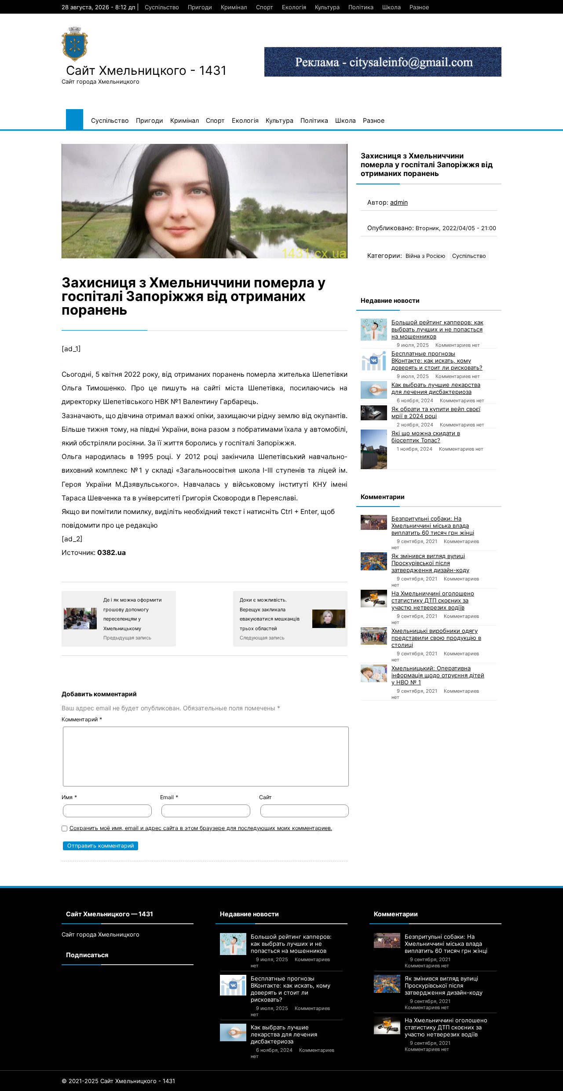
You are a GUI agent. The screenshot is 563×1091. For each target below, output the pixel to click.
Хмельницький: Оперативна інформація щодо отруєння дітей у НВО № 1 (437, 675)
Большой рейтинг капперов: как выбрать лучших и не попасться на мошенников (437, 329)
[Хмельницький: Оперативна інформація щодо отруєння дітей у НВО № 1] (374, 673)
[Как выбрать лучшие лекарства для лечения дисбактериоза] (374, 390)
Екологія (294, 7)
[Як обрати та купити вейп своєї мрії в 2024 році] (374, 412)
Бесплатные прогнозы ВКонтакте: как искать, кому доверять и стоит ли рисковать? (437, 360)
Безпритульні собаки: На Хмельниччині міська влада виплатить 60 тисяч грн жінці (432, 525)
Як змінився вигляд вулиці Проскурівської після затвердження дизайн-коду (430, 562)
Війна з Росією (425, 256)
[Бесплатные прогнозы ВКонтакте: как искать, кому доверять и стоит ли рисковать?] (374, 360)
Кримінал (234, 7)
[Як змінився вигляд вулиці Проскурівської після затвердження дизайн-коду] (374, 561)
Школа (391, 7)
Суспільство (162, 7)
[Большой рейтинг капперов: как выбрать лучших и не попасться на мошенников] (374, 330)
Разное (419, 7)
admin (399, 202)
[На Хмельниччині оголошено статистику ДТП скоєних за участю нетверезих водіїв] (374, 598)
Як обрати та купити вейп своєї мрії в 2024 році (435, 412)
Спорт (264, 7)
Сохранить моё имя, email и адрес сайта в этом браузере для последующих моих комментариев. (200, 828)
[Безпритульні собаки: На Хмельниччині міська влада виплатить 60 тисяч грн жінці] (374, 522)
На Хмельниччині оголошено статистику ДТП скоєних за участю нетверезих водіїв (432, 600)
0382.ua (111, 552)
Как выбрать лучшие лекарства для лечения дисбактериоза (435, 388)
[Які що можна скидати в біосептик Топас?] (374, 449)
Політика (360, 7)
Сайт (265, 797)
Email (169, 797)
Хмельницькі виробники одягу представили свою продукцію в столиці (436, 637)
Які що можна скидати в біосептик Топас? (425, 437)
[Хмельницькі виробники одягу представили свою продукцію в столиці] (374, 636)
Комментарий (82, 719)
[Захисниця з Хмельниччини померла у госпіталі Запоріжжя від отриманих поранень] (204, 201)
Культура (327, 7)
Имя (69, 797)
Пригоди (200, 7)
